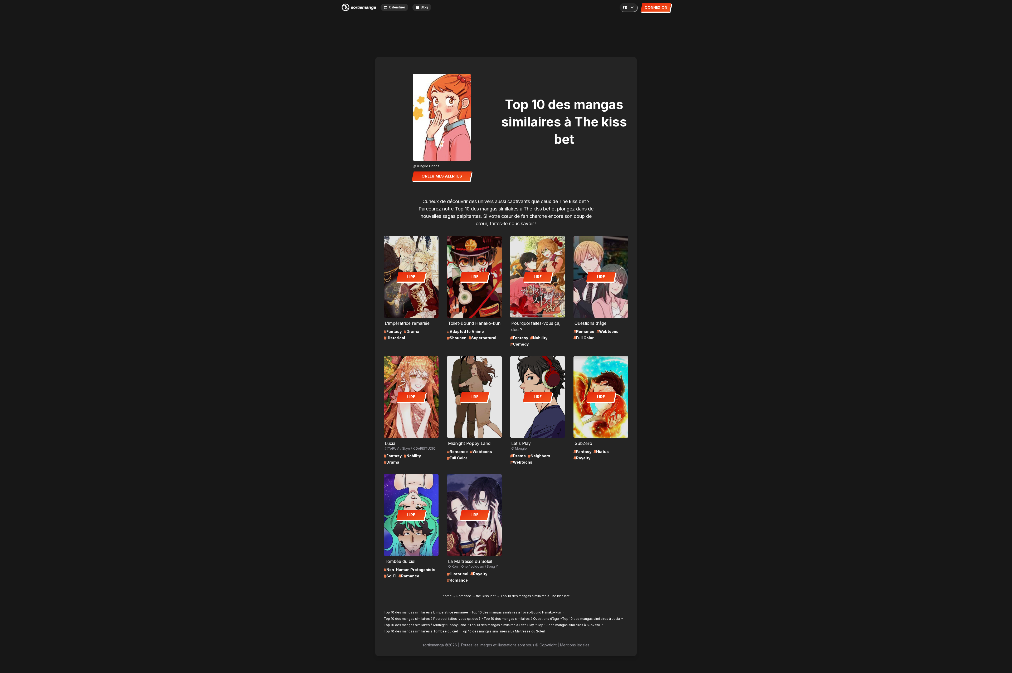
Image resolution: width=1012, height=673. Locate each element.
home (447, 596)
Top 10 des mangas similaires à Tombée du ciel (421, 631)
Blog (424, 7)
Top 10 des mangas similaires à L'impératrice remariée (426, 612)
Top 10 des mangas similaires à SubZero (568, 625)
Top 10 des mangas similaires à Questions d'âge (521, 619)
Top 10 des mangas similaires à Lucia (591, 619)
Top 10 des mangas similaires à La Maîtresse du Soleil (503, 631)
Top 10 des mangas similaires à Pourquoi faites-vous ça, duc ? (432, 619)
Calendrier (397, 7)
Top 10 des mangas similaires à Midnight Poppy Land (425, 625)
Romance (463, 596)
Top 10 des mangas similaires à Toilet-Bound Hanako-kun (516, 612)
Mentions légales (575, 645)
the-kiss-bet (486, 596)
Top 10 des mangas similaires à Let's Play (501, 625)
